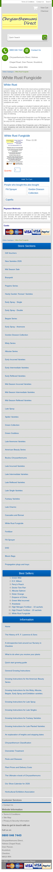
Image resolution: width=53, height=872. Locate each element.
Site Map (7, 817)
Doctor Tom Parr (19, 587)
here (5, 119)
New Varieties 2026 (13, 261)
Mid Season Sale (12, 269)
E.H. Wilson (17, 581)
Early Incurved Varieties (15, 359)
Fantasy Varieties (12, 499)
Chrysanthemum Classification (18, 743)
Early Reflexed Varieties (15, 376)
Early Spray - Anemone (15, 327)
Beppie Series (11, 318)
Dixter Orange (18, 594)
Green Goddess (12, 433)
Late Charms (10, 507)
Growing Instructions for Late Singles (21, 710)
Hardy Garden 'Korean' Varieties (19, 294)
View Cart (44, 8)
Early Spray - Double (14, 310)
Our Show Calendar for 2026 (17, 784)
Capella (9, 199)
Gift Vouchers (11, 253)
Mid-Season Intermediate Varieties (20, 392)
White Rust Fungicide (14, 523)
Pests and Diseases (13, 759)
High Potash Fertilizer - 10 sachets (26, 610)
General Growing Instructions (17, 671)
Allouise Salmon (19, 591)
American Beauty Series (15, 450)
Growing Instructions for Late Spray (20, 702)
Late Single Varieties (14, 490)
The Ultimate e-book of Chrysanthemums (22, 775)
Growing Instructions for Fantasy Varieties (23, 718)
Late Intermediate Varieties (16, 474)
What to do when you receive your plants (22, 654)
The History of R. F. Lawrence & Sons (21, 635)
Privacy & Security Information (16, 821)
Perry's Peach (18, 584)
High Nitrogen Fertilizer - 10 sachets (27, 607)
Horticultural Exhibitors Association (20, 792)
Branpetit (9, 277)
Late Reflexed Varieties (15, 482)
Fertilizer (9, 531)
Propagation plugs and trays (17, 564)
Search (48, 2)
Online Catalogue (8, 71)
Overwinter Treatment (14, 751)
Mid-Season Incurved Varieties (18, 384)
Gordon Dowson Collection (16, 335)
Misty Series (10, 343)
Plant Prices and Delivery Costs (18, 767)
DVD (7, 548)
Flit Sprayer (11, 189)
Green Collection (12, 425)
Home (7, 626)
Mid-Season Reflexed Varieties (18, 400)
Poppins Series (11, 286)
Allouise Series (11, 351)
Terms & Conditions (27, 2)
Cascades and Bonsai (14, 515)
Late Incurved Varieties (15, 466)
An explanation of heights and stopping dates (24, 734)
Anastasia (16, 604)
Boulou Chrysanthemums (16, 458)
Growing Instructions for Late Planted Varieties (25, 726)
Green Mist (16, 578)
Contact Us (40, 2)
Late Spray (9, 409)
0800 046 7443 (16, 50)
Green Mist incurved (20, 600)
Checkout (44, 11)
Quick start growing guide (16, 662)
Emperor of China (19, 597)
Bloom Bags (10, 556)
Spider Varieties (11, 417)
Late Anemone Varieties (15, 441)
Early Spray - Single (13, 302)
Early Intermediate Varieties (17, 368)
